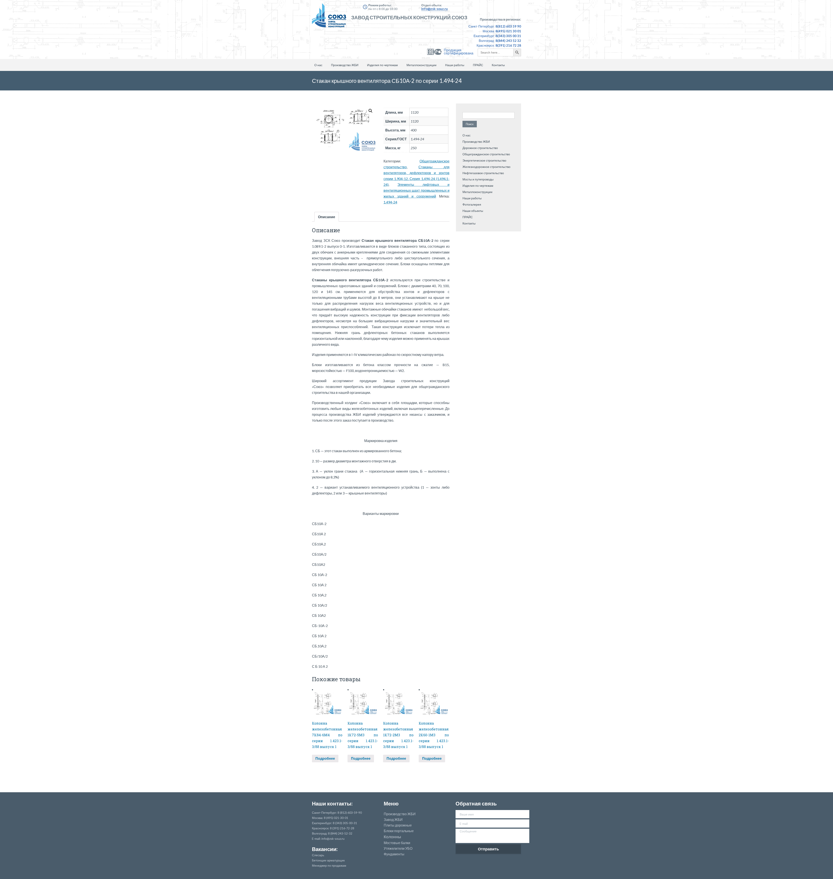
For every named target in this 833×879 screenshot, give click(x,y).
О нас (318, 65)
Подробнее (325, 758)
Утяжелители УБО (398, 848)
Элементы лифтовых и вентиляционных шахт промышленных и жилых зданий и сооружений (416, 190)
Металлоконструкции (421, 65)
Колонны (392, 837)
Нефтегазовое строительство (483, 173)
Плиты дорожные (398, 825)
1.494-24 (390, 202)
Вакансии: (325, 849)
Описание (326, 217)
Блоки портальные (399, 831)
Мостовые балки (397, 843)
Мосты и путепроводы (478, 179)
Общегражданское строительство (486, 154)
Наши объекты (472, 211)
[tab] (326, 217)
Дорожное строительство (480, 148)
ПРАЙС (478, 65)
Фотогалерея (471, 204)
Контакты (498, 65)
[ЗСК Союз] (330, 17)
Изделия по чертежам (382, 65)
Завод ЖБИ (393, 819)
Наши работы (454, 65)
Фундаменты (394, 854)
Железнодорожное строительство (486, 167)
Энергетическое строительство (484, 160)
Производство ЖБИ (344, 65)
